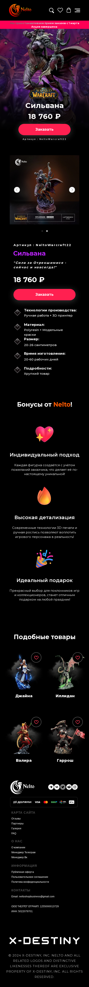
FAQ (13, 833)
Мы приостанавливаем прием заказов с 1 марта (44, 23)
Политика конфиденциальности (30, 881)
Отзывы (16, 818)
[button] (77, 10)
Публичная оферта (22, 872)
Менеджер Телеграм (23, 852)
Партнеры (17, 823)
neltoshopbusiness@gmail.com (36, 896)
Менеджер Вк (19, 857)
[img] (20, 10)
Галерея (16, 828)
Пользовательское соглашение (29, 877)
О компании (18, 847)
